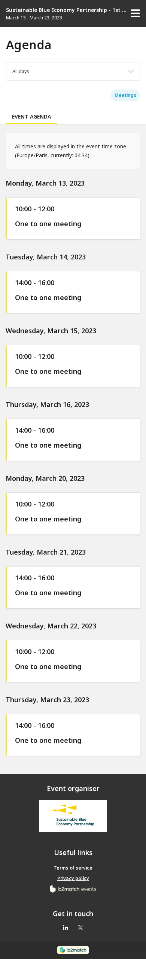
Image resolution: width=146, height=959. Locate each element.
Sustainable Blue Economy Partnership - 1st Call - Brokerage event (67, 9)
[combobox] (20, 71)
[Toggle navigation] (135, 13)
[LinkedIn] (66, 928)
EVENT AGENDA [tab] (31, 116)
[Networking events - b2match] (73, 888)
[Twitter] (80, 928)
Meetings (125, 95)
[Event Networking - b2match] (73, 950)
